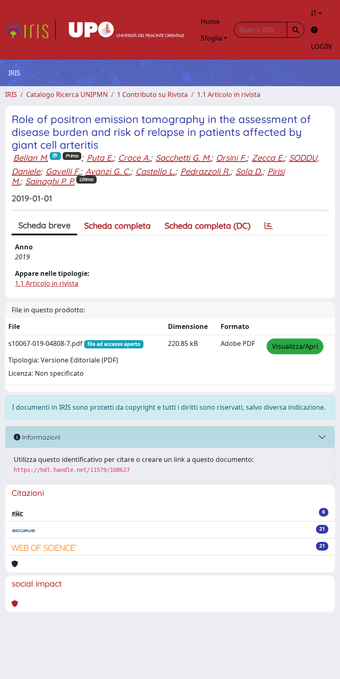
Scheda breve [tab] (44, 225)
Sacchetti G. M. (183, 157)
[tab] (268, 225)
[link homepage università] (126, 30)
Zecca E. (268, 157)
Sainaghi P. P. (50, 181)
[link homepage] (30, 30)
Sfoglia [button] (211, 38)
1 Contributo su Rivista (152, 94)
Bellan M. (30, 157)
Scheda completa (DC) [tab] (207, 225)
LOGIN (321, 46)
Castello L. (155, 171)
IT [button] (314, 13)
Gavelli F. (63, 171)
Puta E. (100, 157)
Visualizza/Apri (295, 346)
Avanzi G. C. (107, 171)
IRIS (11, 94)
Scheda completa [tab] (117, 225)
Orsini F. (231, 157)
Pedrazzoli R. (205, 171)
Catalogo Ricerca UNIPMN (67, 94)
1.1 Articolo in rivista (228, 94)
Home (210, 21)
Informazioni (40, 437)
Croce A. (134, 157)
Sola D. (249, 171)
